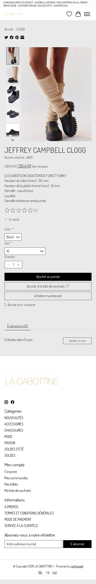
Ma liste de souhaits (17, 490)
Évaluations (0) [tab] (17, 326)
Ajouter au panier (48, 276)
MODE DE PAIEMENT (17, 519)
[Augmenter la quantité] (18, 265)
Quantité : (10, 257)
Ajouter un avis (77, 340)
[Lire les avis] (18, 210)
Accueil (8, 29)
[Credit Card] (40, 573)
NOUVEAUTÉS (13, 418)
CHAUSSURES (13, 430)
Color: (9, 229)
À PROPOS (11, 507)
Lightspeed (77, 566)
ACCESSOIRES (13, 424)
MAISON (9, 443)
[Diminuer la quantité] (9, 265)
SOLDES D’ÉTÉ (14, 449)
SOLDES (9, 455)
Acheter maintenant (48, 296)
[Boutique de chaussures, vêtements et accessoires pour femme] (13, 14)
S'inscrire (10, 471)
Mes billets (11, 484)
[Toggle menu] (87, 14)
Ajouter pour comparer (21, 305)
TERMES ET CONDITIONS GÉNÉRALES (29, 513)
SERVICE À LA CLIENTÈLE (21, 525)
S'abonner (77, 544)
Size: (8, 243)
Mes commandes (16, 478)
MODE (8, 436)
